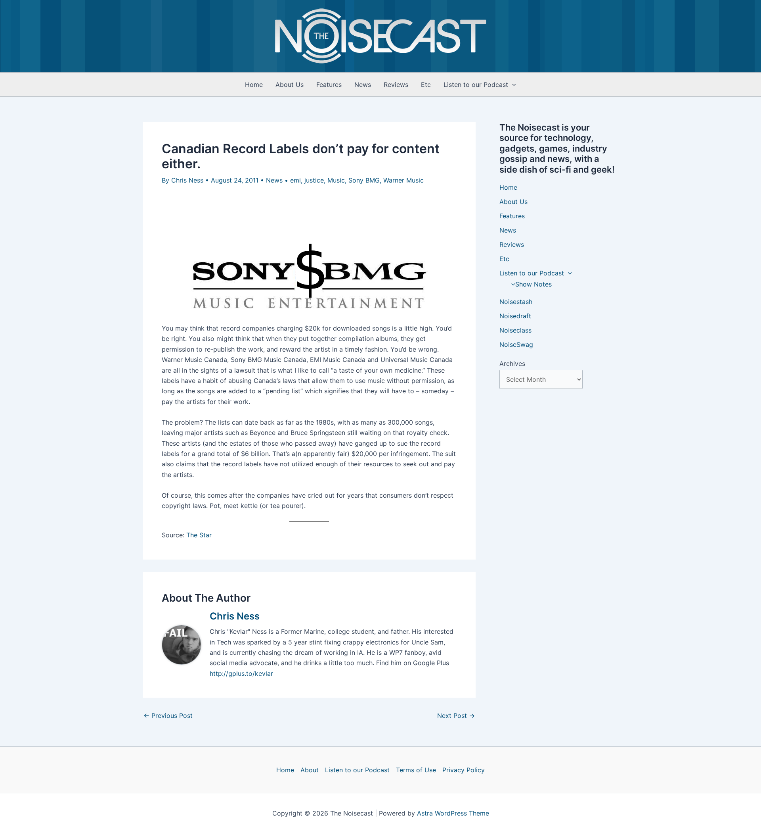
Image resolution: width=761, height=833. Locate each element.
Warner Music (403, 180)
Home (254, 84)
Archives (512, 363)
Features (329, 84)
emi (295, 180)
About (309, 770)
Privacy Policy (463, 770)
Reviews (396, 84)
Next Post (456, 715)
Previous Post (168, 715)
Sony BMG (364, 180)
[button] (512, 84)
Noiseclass (515, 330)
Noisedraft (515, 316)
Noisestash (515, 302)
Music (336, 180)
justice (314, 180)
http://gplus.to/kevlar (241, 673)
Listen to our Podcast (476, 84)
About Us (289, 84)
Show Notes (533, 284)
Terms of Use (416, 770)
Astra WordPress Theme (453, 813)
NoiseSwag (516, 344)
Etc (426, 84)
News (362, 84)
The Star (199, 535)
